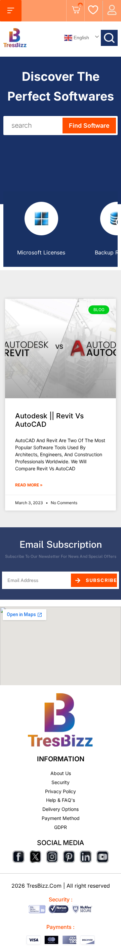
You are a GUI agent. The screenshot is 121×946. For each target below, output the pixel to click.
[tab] (41, 229)
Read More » (29, 484)
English (80, 37)
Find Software (89, 125)
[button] (11, 10)
